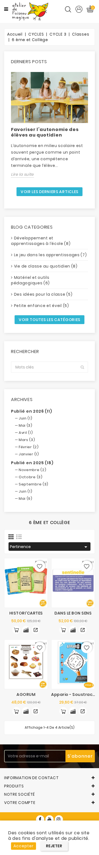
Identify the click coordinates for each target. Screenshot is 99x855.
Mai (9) (25, 498)
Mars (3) (27, 439)
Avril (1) (26, 432)
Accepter (23, 846)
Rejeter (54, 846)
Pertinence (49, 547)
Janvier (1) (29, 454)
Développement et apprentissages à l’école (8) (41, 240)
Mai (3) (25, 425)
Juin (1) (25, 418)
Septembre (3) (33, 484)
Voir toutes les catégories (49, 319)
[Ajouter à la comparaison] (26, 630)
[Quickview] (36, 630)
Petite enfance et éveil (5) (41, 305)
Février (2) (29, 447)
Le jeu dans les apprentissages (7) (50, 255)
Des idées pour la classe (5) (43, 294)
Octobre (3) (31, 477)
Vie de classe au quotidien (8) (46, 266)
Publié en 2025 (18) (32, 463)
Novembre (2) (32, 469)
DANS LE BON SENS (73, 613)
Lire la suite (22, 174)
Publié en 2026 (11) (31, 411)
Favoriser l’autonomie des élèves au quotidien (45, 132)
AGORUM (25, 694)
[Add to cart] (16, 630)
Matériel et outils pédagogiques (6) (30, 280)
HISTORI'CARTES (26, 613)
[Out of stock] (63, 630)
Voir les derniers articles (49, 191)
